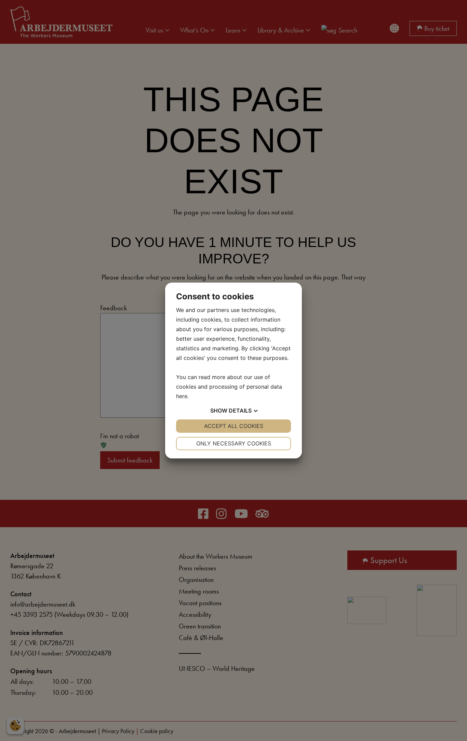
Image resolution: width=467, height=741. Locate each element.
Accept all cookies (233, 425)
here (181, 396)
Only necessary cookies (233, 443)
